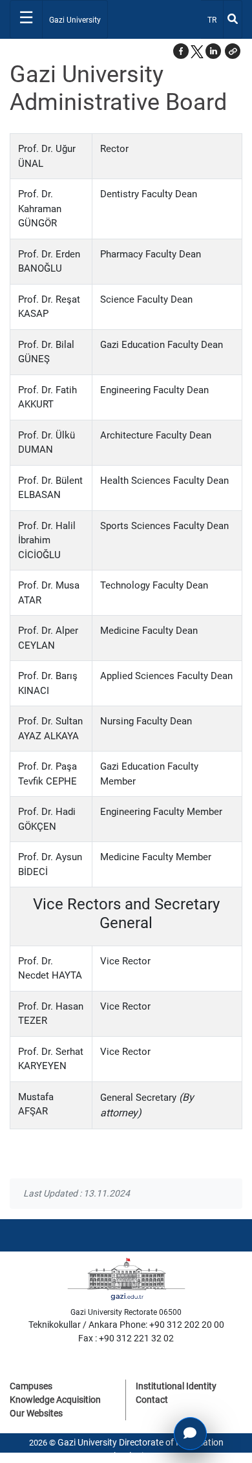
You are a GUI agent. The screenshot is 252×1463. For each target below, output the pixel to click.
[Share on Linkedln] (213, 51)
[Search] (233, 19)
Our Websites (36, 1413)
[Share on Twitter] (197, 51)
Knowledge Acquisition (55, 1399)
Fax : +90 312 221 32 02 (126, 1338)
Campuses (31, 1386)
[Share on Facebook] (181, 51)
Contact (152, 1399)
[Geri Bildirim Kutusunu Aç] (190, 1433)
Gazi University (75, 20)
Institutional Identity (176, 1386)
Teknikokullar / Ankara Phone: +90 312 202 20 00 (126, 1324)
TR (215, 20)
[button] (232, 51)
